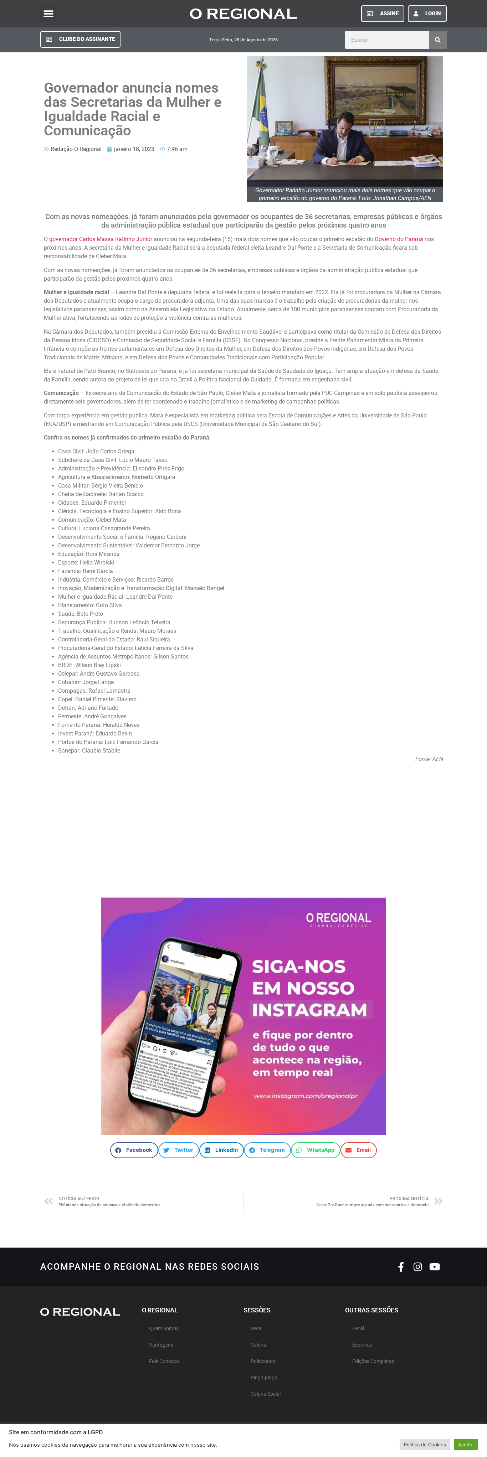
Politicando (263, 1361)
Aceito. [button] (466, 1444)
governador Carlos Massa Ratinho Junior (100, 239)
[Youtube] (434, 1266)
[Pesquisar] (438, 40)
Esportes (362, 1345)
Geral (256, 1329)
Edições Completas (373, 1361)
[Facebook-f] (401, 1266)
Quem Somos (164, 1329)
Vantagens (161, 1345)
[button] (48, 14)
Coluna (258, 1345)
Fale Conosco (164, 1361)
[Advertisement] (243, 827)
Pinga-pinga (264, 1378)
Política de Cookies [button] (425, 1444)
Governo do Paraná (399, 239)
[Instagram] (417, 1266)
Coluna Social (266, 1394)
